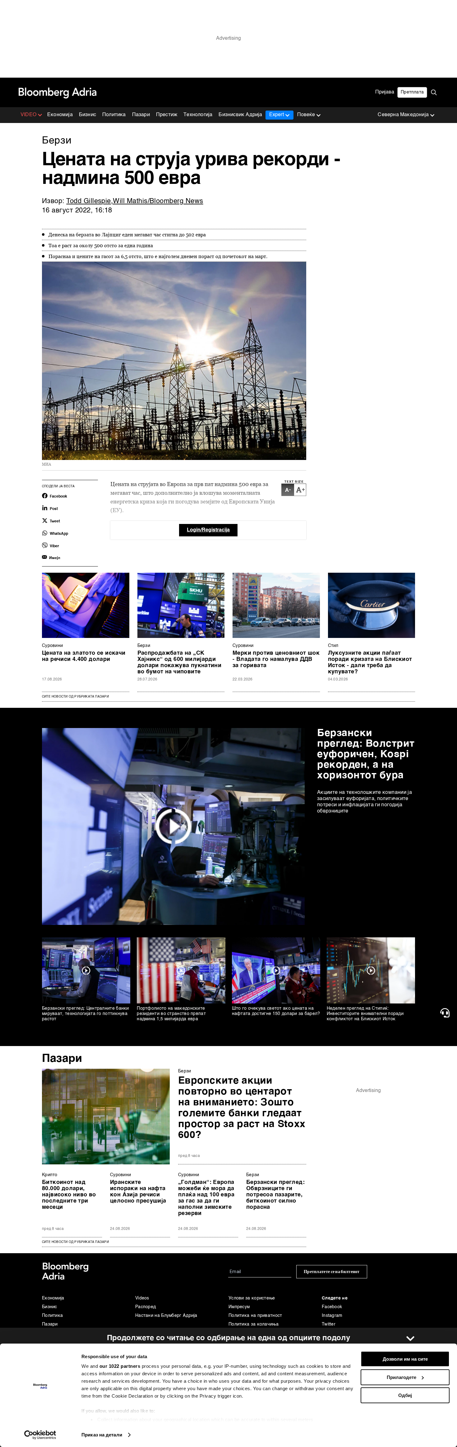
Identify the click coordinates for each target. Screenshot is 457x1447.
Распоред (145, 1307)
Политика (114, 114)
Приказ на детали (101, 1434)
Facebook (332, 1307)
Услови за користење (251, 1298)
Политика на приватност (255, 1315)
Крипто (50, 1175)
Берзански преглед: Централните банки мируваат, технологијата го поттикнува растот (85, 1013)
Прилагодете (401, 1377)
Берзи (143, 646)
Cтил (333, 646)
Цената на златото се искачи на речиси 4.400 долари (84, 656)
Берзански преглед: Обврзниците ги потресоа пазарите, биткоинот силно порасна (275, 1195)
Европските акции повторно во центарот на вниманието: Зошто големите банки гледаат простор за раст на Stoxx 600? (241, 1108)
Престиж (166, 114)
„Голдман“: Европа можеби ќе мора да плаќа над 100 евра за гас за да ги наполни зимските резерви (206, 1198)
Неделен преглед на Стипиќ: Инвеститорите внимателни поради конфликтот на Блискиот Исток (365, 1013)
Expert (276, 114)
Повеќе (306, 114)
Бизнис (87, 114)
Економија (60, 114)
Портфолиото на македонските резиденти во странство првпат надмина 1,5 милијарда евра (171, 1013)
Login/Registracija (208, 530)
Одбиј (405, 1395)
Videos (142, 1298)
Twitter (328, 1324)
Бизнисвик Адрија (240, 114)
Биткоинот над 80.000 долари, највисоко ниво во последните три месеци (69, 1195)
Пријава (384, 92)
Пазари (141, 114)
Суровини (52, 646)
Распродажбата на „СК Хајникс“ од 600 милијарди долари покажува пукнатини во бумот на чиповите (179, 662)
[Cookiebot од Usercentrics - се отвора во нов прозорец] (40, 1435)
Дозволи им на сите (405, 1359)
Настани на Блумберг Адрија (166, 1315)
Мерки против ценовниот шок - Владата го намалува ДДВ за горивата (276, 659)
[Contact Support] (446, 1012)
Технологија (197, 114)
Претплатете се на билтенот (332, 1271)
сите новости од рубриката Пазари (75, 1242)
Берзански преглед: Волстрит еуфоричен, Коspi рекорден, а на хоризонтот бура (366, 754)
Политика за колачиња (253, 1324)
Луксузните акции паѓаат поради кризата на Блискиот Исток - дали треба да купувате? (370, 662)
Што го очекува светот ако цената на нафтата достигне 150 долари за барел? (276, 1011)
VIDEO (28, 114)
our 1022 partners (120, 1366)
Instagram (332, 1315)
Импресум (239, 1307)
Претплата (412, 92)
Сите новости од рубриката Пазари (75, 696)
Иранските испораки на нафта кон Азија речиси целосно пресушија (138, 1192)
